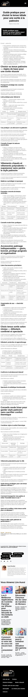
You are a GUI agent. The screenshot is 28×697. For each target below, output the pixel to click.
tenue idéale (5, 558)
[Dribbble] (10, 561)
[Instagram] (7, 561)
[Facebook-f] (1, 561)
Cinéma (14, 679)
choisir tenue (7, 553)
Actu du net (6, 679)
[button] (25, 3)
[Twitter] (4, 561)
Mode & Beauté (19, 682)
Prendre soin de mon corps (11, 685)
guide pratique (18, 553)
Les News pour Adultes (18, 688)
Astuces (5, 691)
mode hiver (5, 556)
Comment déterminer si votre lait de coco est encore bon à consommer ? (7, 644)
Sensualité (6, 688)
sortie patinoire (16, 556)
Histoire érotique (7, 682)
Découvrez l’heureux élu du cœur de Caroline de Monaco (21, 599)
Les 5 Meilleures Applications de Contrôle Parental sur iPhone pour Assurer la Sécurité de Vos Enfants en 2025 (7, 606)
